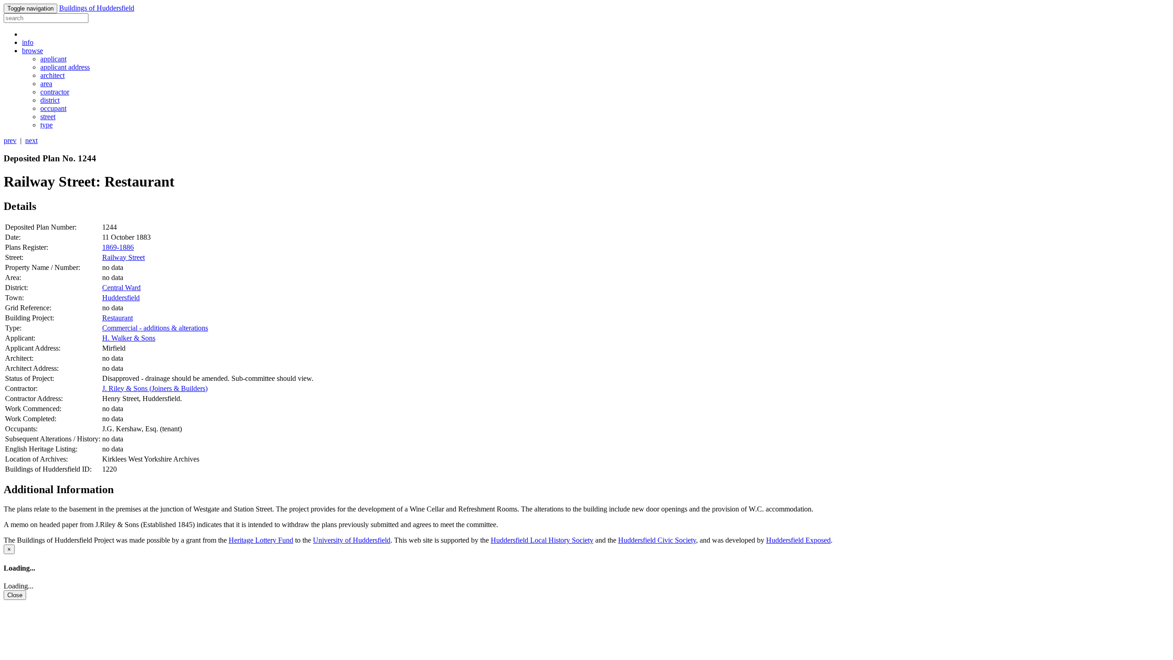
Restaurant (117, 318)
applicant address (65, 67)
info (27, 42)
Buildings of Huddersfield (96, 8)
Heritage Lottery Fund (261, 540)
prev (10, 140)
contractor (54, 92)
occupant (53, 108)
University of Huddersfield (351, 540)
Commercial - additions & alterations (155, 328)
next (31, 140)
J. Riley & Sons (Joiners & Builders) (155, 388)
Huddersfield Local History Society (542, 540)
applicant (53, 59)
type (46, 125)
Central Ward (121, 288)
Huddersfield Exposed (798, 540)
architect (52, 75)
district (50, 100)
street (47, 117)
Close (14, 595)
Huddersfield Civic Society (657, 540)
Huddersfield (121, 298)
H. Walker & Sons (128, 338)
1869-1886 (118, 247)
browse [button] (32, 51)
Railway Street (123, 257)
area (46, 84)
